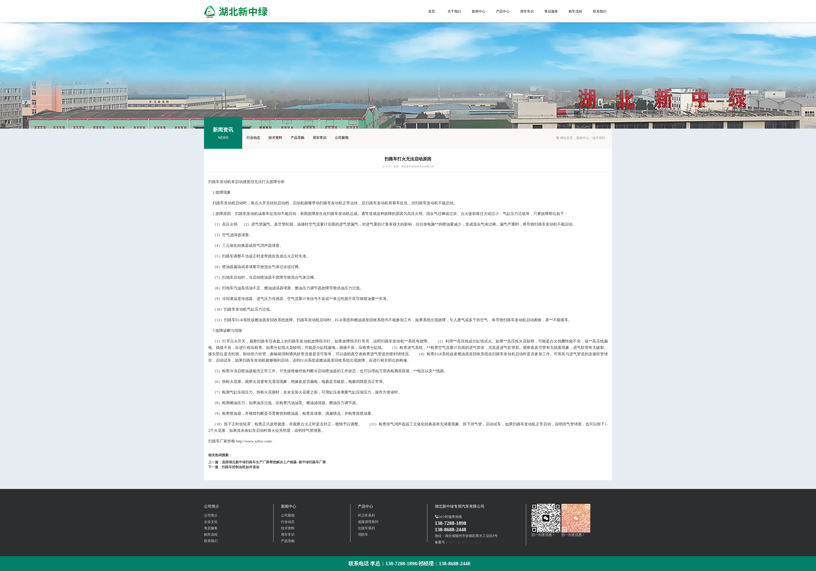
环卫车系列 (366, 515)
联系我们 (211, 541)
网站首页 (566, 138)
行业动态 (253, 137)
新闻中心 (582, 138)
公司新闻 (341, 137)
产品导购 (297, 137)
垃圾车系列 (366, 528)
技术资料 (275, 137)
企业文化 (211, 522)
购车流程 (211, 534)
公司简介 (211, 515)
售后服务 (211, 528)
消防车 (363, 534)
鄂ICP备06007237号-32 (465, 542)
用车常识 (319, 137)
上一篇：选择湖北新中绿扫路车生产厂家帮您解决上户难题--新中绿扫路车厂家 (267, 462)
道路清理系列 (368, 522)
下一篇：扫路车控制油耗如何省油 (233, 467)
